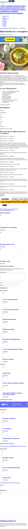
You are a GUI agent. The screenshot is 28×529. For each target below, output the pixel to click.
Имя (1, 283)
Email (1, 285)
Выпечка (5, 21)
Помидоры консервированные (11, 339)
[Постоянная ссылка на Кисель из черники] (5, 356)
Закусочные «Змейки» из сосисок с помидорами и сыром (12, 393)
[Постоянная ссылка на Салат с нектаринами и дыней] (5, 465)
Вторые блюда (6, 16)
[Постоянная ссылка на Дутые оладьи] (5, 475)
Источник (2, 195)
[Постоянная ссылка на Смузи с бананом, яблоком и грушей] (5, 380)
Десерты (4, 22)
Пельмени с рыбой (8, 457)
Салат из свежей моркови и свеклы (13, 349)
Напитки (5, 24)
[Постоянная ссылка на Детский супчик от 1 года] (10, 241)
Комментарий (3, 272)
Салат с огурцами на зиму (10, 299)
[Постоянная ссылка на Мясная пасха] (5, 370)
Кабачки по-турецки (8, 329)
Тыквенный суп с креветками (8, 227)
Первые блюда (6, 18)
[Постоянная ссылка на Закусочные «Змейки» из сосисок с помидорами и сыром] (5, 390)
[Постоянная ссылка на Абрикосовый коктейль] (5, 316)
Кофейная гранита (7, 210)
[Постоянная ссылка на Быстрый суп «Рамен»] (5, 416)
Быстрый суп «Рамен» (9, 418)
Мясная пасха (6, 373)
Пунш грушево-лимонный (9, 209)
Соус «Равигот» (7, 428)
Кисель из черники (8, 359)
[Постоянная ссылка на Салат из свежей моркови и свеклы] (5, 346)
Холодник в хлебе (5, 261)
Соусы (4, 17)
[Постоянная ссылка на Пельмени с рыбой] (5, 455)
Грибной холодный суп (8, 521)
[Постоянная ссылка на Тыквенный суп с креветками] (10, 224)
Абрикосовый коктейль (9, 319)
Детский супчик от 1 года (7, 244)
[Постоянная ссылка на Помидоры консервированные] (5, 336)
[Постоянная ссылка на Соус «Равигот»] (5, 426)
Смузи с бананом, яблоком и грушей (13, 383)
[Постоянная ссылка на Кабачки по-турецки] (5, 326)
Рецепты (4, 19)
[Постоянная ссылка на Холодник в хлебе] (10, 258)
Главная (2, 28)
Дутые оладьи (7, 477)
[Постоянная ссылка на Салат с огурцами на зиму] (5, 297)
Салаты (4, 26)
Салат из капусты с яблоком (11, 309)
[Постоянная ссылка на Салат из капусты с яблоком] (5, 306)
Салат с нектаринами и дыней (11, 467)
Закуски (4, 23)
